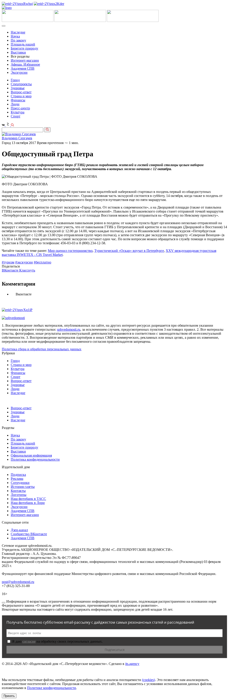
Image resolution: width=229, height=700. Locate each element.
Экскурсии (19, 72)
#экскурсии (24, 262)
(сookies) (148, 680)
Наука (15, 36)
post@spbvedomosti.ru (18, 582)
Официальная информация (31, 455)
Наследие (18, 32)
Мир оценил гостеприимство (70, 251)
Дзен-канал (19, 530)
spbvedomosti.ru (68, 329)
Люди (15, 104)
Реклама (17, 479)
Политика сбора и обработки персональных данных (41, 349)
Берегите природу (24, 48)
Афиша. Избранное (25, 64)
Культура (17, 112)
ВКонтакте (10, 270)
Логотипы (18, 495)
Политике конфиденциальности (51, 688)
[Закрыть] (3, 602)
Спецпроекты (21, 84)
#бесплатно (42, 262)
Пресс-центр (20, 108)
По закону (18, 40)
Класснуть (27, 270)
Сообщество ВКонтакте (29, 534)
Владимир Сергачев (17, 138)
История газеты (23, 487)
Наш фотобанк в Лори (28, 503)
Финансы (18, 100)
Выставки (18, 52)
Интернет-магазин (25, 60)
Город (15, 80)
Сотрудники (20, 483)
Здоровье (18, 88)
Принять (9, 696)
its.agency (132, 664)
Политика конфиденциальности (35, 459)
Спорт (15, 116)
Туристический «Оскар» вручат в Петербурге (129, 251)
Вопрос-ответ (21, 92)
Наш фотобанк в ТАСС (28, 499)
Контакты (18, 491)
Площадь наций (23, 44)
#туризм (8, 262)
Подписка (18, 474)
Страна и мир (21, 96)
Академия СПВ (22, 68)
